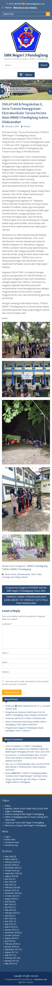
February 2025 (11, 887)
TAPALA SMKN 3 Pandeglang (16, 569)
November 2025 (12, 867)
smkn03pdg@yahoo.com (35, 4)
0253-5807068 (15, 4)
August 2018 (10, 938)
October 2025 (11, 870)
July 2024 (9, 901)
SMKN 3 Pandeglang (37, 566)
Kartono (26, 126)
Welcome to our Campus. (25, 7)
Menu (28, 74)
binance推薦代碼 (12, 773)
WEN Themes (27, 982)
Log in (7, 836)
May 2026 (9, 856)
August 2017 (10, 952)
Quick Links (8, 14)
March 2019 (10, 927)
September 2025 (12, 873)
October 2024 (11, 896)
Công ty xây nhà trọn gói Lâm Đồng (20, 779)
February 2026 (11, 862)
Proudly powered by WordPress (18, 979)
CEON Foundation (13, 746)
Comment (7, 624)
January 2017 (10, 960)
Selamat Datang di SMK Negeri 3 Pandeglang (24, 814)
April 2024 (9, 904)
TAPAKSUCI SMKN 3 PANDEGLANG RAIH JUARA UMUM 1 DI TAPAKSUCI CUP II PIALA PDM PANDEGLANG (26, 600)
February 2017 (11, 958)
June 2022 (9, 918)
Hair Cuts (9, 764)
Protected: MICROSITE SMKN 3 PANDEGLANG (25, 718)
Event (33, 574)
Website (5, 672)
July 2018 (9, 941)
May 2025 (9, 884)
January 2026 (10, 865)
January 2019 (10, 929)
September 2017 (12, 949)
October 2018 (11, 935)
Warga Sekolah (21, 577)
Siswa (39, 574)
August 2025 (10, 876)
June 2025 (9, 882)
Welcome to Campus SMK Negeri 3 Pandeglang (25, 825)
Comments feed (12, 842)
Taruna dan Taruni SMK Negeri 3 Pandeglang (19, 90)
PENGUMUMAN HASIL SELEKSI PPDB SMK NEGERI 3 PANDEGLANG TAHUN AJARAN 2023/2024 (26, 758)
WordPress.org (11, 845)
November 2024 (12, 893)
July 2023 (9, 907)
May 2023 (9, 910)
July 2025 (9, 879)
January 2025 (10, 890)
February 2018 (11, 944)
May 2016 (9, 963)
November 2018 (12, 932)
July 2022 (9, 915)
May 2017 (9, 955)
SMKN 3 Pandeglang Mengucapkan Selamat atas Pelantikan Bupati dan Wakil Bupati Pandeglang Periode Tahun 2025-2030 (27, 749)
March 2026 (10, 859)
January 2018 (10, 946)
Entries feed (10, 839)
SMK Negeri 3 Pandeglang (26, 55)
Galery (7, 805)
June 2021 (9, 921)
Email (5, 662)
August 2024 (10, 898)
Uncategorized (8, 577)
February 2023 (11, 913)
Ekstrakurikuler (23, 574)
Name (5, 653)
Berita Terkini (10, 574)
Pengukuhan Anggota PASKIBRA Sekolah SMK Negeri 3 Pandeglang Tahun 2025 (26, 589)
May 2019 (9, 924)
